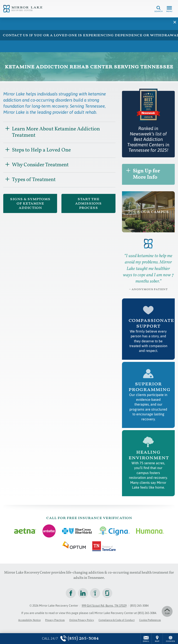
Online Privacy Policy (81, 620)
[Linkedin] (83, 593)
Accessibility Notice (29, 620)
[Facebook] (70, 593)
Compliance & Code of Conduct (117, 620)
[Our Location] (157, 638)
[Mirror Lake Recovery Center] (22, 8)
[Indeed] (95, 593)
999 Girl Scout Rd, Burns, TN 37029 (104, 605)
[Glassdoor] (107, 593)
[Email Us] (146, 638)
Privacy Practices (55, 620)
